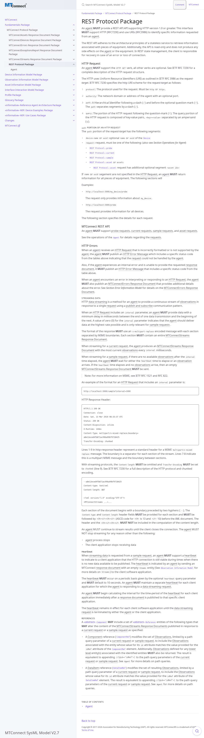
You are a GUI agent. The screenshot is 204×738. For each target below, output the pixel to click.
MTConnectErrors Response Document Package (34, 45)
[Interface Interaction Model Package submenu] (73, 89)
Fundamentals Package (92, 13)
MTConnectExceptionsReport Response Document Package (35, 52)
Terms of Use (87, 730)
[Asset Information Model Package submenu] (73, 84)
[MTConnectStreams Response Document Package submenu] (73, 59)
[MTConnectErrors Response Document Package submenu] (73, 45)
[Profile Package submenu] (73, 95)
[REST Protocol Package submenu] (73, 64)
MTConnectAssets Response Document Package (34, 35)
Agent (14, 69)
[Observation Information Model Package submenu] (73, 79)
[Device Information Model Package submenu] (73, 74)
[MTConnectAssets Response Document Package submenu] (73, 35)
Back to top (88, 721)
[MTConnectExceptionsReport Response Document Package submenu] (73, 50)
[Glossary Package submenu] (73, 100)
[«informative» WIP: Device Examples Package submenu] (73, 110)
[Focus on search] (197, 731)
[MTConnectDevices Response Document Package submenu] (73, 40)
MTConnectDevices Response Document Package (35, 40)
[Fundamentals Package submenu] (73, 24)
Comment (179, 4)
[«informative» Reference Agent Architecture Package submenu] (73, 105)
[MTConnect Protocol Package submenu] (73, 30)
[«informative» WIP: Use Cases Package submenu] (73, 115)
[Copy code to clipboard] (196, 390)
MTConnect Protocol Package (22, 29)
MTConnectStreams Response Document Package (35, 59)
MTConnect (194, 4)
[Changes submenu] (73, 120)
